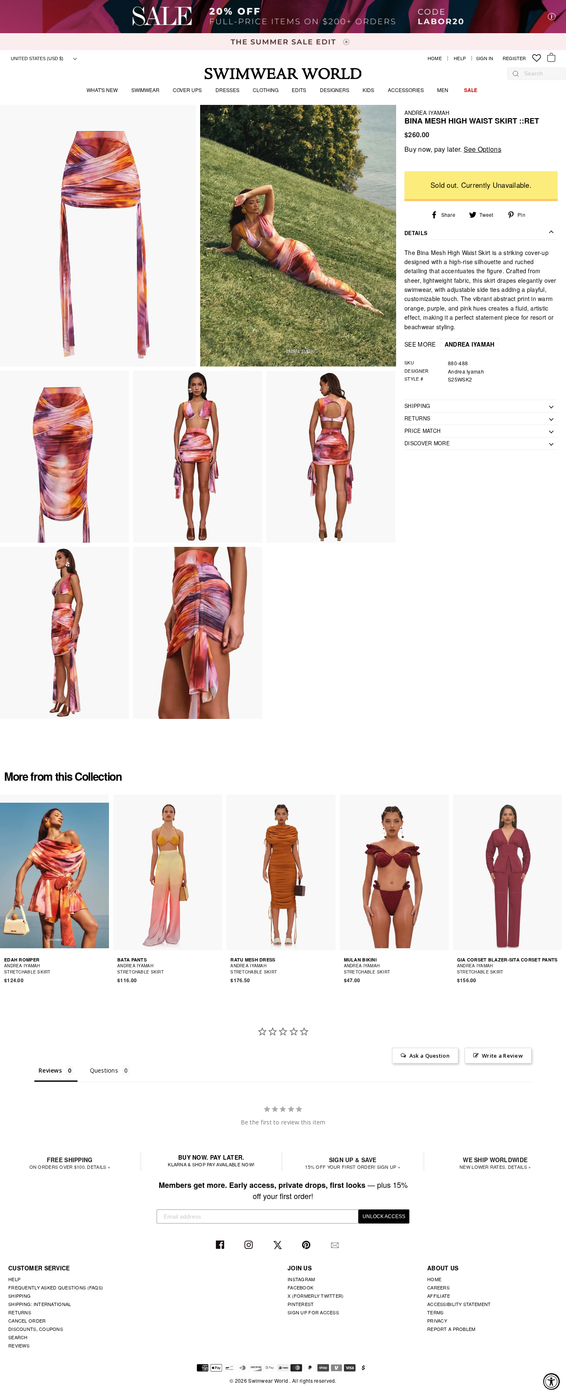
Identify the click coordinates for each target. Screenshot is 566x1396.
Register (514, 58)
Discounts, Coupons (35, 1329)
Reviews (18, 1345)
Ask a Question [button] (429, 1055)
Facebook (221, 1245)
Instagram (249, 1245)
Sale (470, 90)
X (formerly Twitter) (316, 1295)
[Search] (516, 73)
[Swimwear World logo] (283, 73)
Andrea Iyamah (426, 113)
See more (449, 344)
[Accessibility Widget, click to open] (551, 1381)
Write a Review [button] (502, 1055)
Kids (368, 89)
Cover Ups (187, 89)
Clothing (265, 89)
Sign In (486, 58)
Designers (334, 89)
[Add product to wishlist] (104, 968)
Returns (19, 1312)
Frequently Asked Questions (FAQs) (55, 1287)
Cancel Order (27, 1320)
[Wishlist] (537, 58)
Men (442, 89)
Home (435, 58)
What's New (102, 89)
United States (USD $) (38, 58)
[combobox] (540, 73)
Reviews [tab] (50, 1070)
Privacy (437, 1320)
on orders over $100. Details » (69, 1163)
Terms (435, 1312)
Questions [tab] (104, 1070)
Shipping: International (39, 1304)
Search (18, 1337)
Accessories (406, 89)
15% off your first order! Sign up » (352, 1163)
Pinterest (307, 1245)
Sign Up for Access (313, 1312)
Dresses (227, 89)
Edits (299, 89)
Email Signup (336, 1245)
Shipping (19, 1295)
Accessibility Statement (459, 1304)
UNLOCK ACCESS (384, 1216)
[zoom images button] (98, 236)
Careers (438, 1287)
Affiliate (438, 1295)
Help (460, 58)
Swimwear (145, 89)
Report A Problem (451, 1329)
